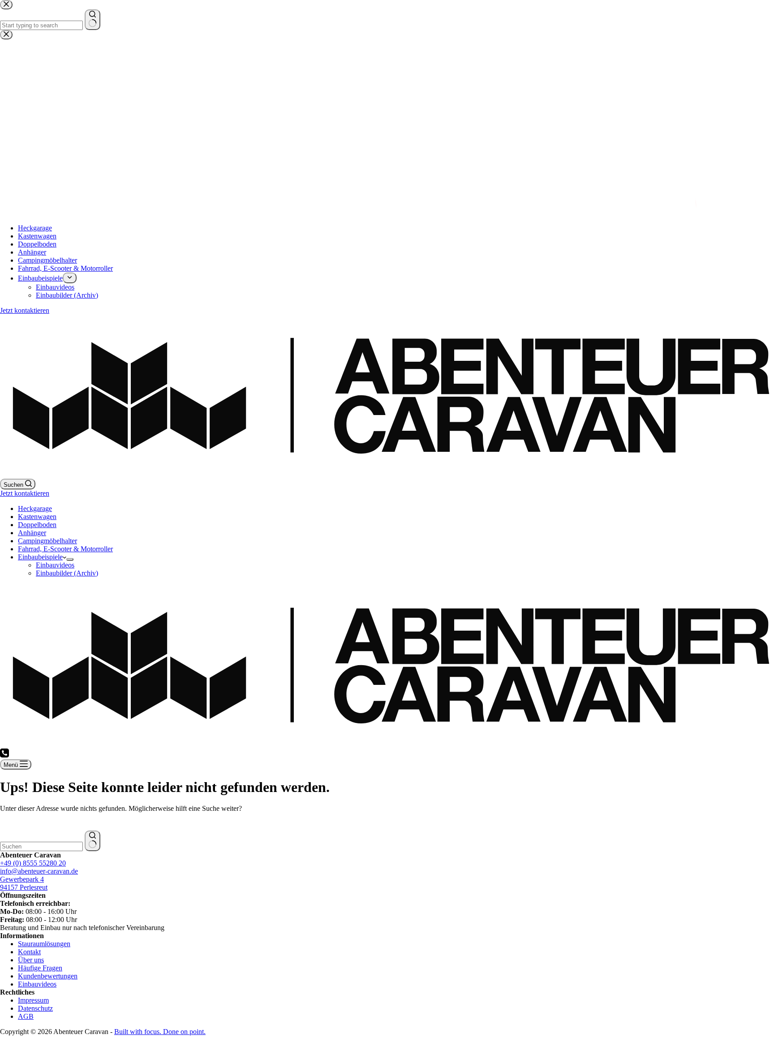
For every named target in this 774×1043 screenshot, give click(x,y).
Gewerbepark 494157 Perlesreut (23, 883)
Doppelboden (37, 524)
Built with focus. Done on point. (160, 1031)
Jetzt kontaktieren (24, 493)
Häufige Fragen (40, 968)
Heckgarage (35, 508)
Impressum (33, 1000)
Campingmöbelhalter (47, 541)
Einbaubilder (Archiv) (67, 573)
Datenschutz (35, 1008)
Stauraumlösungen (44, 944)
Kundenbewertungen (47, 976)
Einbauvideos (55, 565)
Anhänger (32, 533)
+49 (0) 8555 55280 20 (33, 863)
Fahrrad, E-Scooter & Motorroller (65, 549)
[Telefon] (4, 755)
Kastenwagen (37, 516)
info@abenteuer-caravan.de (39, 871)
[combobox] (41, 846)
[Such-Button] (92, 841)
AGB (26, 1016)
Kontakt (29, 952)
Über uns (31, 960)
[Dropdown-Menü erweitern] (69, 559)
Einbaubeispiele (40, 557)
